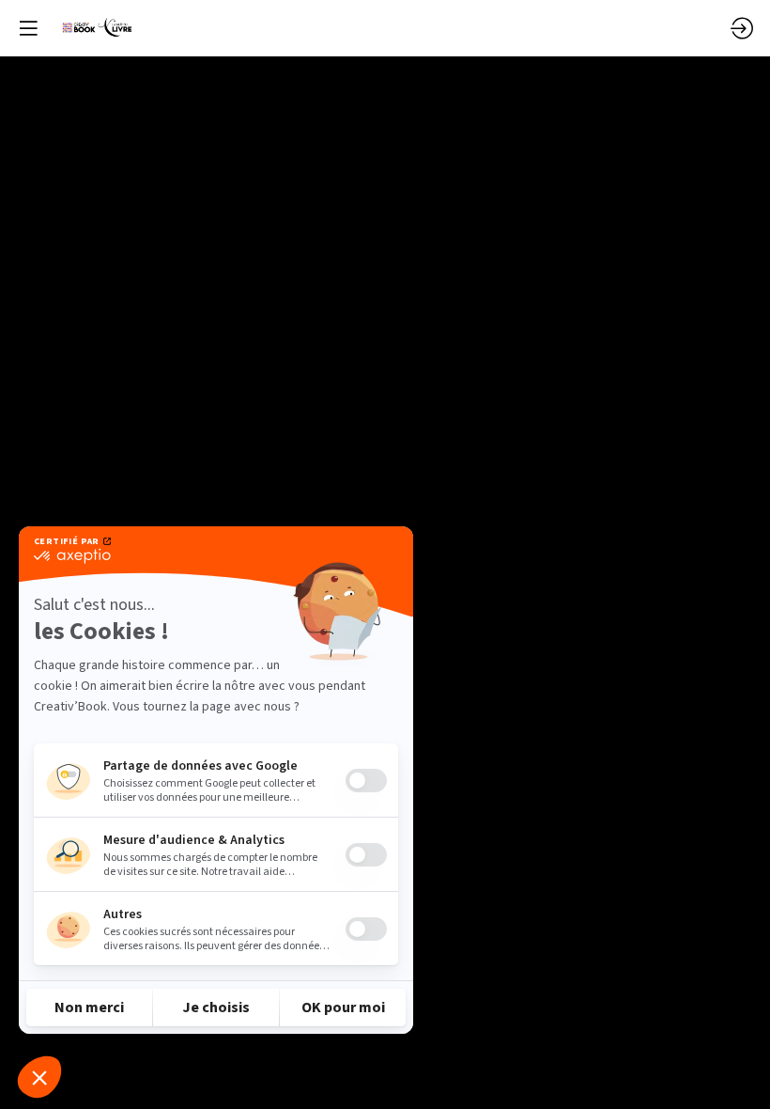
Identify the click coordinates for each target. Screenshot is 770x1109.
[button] (28, 28)
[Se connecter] (742, 28)
